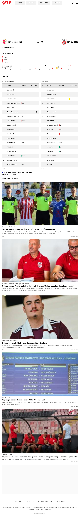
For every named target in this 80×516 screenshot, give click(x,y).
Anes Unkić (50, 129)
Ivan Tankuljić (11, 134)
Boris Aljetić (10, 90)
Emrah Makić (11, 156)
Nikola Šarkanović (52, 125)
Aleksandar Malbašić (13, 116)
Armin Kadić (50, 147)
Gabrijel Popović (12, 160)
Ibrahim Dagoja (11, 151)
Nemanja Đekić (51, 94)
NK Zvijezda (45, 81)
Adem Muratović (51, 156)
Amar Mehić (50, 107)
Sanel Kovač (10, 107)
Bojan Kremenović (12, 112)
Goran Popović (11, 125)
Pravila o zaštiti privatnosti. (43, 509)
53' (8, 47)
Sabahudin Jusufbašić (13, 103)
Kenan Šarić (50, 120)
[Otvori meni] (76, 3)
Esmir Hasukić (51, 142)
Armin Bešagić (11, 138)
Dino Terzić (50, 160)
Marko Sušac (11, 129)
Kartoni (6, 57)
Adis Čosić (10, 147)
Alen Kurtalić (50, 103)
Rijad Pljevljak (11, 120)
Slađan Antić (50, 90)
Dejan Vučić (50, 134)
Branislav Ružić (51, 116)
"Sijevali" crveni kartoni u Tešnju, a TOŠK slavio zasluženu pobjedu (28, 229)
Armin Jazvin (51, 99)
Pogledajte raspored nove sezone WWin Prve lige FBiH (23, 400)
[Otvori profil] (72, 3)
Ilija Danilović (11, 94)
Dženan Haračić (11, 99)
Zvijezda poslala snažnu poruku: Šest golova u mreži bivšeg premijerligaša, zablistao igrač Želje (39, 457)
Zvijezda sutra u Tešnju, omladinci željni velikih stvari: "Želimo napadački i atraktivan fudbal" (38, 286)
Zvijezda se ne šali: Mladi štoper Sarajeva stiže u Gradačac (25, 343)
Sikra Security (42, 513)
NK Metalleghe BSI (8, 81)
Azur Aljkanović (51, 138)
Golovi (5, 60)
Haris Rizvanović (12, 164)
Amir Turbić (50, 164)
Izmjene (6, 62)
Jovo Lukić (50, 151)
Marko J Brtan (11, 142)
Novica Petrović (51, 112)
